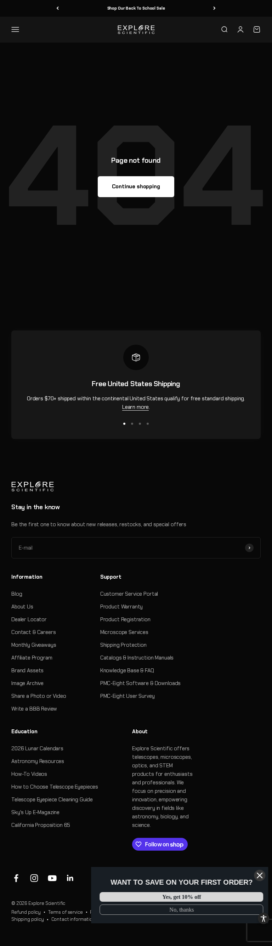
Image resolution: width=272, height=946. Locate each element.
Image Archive (27, 683)
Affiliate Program (31, 657)
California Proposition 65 (40, 825)
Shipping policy (27, 919)
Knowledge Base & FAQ (127, 670)
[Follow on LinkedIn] (70, 878)
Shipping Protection (123, 645)
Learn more (135, 407)
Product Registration (125, 619)
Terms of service (65, 912)
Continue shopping (136, 186)
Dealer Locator (29, 619)
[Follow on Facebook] (16, 878)
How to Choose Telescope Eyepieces (54, 786)
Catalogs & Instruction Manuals (137, 657)
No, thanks (181, 909)
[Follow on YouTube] (52, 878)
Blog (16, 593)
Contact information (73, 919)
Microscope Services (124, 632)
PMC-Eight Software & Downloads (140, 683)
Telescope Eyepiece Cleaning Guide (52, 799)
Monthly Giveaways (33, 645)
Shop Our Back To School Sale (136, 8)
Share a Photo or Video (38, 696)
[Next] (214, 8)
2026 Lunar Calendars (37, 748)
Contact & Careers (33, 632)
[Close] (259, 875)
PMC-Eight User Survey (127, 696)
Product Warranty (121, 606)
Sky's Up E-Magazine (35, 812)
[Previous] (57, 8)
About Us (22, 606)
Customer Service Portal (129, 593)
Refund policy (26, 912)
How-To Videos (29, 774)
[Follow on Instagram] (34, 878)
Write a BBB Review (34, 708)
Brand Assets (27, 670)
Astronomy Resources (37, 761)
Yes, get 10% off (181, 897)
